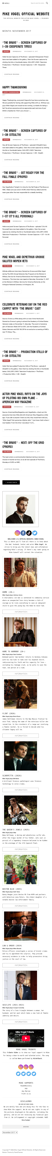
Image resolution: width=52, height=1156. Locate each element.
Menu (7, 3)
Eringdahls (17, 51)
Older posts (12, 482)
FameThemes (18, 1152)
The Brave (7, 181)
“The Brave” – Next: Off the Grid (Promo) (23, 445)
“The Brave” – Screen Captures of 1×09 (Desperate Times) (24, 45)
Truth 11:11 (26, 1094)
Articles (7, 407)
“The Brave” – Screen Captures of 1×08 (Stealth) (24, 133)
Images (6, 51)
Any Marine (26, 1091)
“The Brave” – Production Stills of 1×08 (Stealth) (25, 354)
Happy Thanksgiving (14, 87)
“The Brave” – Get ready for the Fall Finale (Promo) (23, 175)
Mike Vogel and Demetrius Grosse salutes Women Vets (23, 259)
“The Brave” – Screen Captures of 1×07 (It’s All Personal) (24, 214)
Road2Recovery (26, 1086)
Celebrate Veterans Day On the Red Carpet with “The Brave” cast (24, 307)
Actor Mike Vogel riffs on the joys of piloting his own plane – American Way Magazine (24, 398)
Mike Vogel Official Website (26, 14)
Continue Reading (11, 74)
